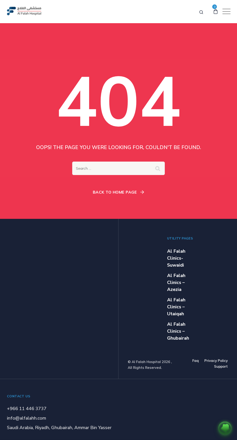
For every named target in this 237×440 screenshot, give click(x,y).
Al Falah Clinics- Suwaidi (176, 258)
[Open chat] (225, 428)
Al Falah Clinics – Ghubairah (178, 331)
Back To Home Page (115, 192)
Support (221, 366)
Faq (195, 360)
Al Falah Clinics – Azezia (176, 282)
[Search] (201, 11)
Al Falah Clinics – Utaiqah (176, 307)
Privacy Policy (216, 360)
